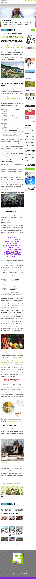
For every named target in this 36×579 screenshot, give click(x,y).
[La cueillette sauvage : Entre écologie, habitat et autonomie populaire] (4, 539)
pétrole (26, 154)
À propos (30, 2)
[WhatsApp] (6, 30)
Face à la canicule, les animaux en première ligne (4, 532)
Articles (10, 530)
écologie (27, 158)
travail (33, 157)
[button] (34, 2)
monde (32, 148)
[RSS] (27, 0)
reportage (33, 154)
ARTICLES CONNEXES (5, 513)
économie (26, 160)
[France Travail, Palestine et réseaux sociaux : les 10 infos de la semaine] (12, 518)
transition (26, 157)
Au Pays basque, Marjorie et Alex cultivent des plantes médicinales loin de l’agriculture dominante (19, 544)
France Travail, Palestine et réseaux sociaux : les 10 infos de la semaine (12, 522)
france (26, 145)
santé (26, 155)
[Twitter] (31, 0)
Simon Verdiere (28, 90)
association (32, 132)
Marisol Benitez (5, 349)
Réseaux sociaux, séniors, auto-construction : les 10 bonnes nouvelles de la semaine (4, 523)
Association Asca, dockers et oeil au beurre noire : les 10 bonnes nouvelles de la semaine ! (12, 533)
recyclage (29, 154)
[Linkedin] (8, 30)
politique (27, 153)
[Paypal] (25, 0)
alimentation (27, 129)
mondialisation (30, 150)
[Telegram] (28, 0)
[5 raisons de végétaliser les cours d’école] (30, 85)
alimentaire (32, 127)
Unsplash (9, 349)
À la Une (11, 2)
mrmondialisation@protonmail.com (20, 570)
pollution (32, 152)
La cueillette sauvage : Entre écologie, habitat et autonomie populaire (4, 543)
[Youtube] (34, 0)
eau (30, 139)
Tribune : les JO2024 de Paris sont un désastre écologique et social (6, 510)
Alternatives (15, 2)
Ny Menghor (12, 483)
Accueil (3, 19)
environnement (29, 142)
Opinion (19, 2)
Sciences (9, 20)
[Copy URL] (14, 30)
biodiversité (27, 133)
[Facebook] (22, 0)
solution (32, 155)
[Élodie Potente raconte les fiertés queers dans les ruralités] (30, 62)
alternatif (33, 129)
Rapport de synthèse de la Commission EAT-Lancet (15, 421)
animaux (32, 130)
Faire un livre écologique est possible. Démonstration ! (19, 510)
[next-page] (2, 547)
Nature (17, 135)
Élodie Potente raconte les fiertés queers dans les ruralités (30, 64)
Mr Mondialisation (5, 26)
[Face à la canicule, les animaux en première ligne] (4, 528)
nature (26, 151)
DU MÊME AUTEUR (14, 513)
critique (33, 136)
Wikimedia (14, 79)
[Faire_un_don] (12, 490)
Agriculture (5, 19)
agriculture (27, 127)
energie (33, 139)
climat (26, 136)
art (25, 132)
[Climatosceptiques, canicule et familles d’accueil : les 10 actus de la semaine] (19, 528)
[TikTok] (30, 0)
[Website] (33, 0)
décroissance (27, 139)
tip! (6, 380)
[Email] (10, 30)
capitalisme (27, 135)
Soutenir (27, 2)
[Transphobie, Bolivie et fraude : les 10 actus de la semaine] (12, 539)
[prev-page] (1, 547)
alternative (27, 130)
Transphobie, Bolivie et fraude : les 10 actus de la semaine (12, 543)
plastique (33, 151)
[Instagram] (24, 0)
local (26, 148)
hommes (33, 145)
